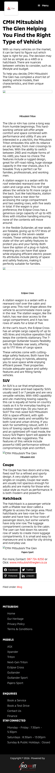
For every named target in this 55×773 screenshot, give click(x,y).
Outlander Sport (17, 677)
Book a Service (16, 700)
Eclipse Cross (15, 667)
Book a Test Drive (18, 705)
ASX (9, 646)
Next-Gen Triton (17, 662)
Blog (19, 586)
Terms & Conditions (19, 629)
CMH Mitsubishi (11, 8)
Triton (11, 657)
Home (11, 613)
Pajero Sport (15, 683)
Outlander (13, 672)
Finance (12, 716)
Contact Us (14, 710)
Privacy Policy (16, 624)
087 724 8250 (35, 559)
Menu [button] (45, 5)
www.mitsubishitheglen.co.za (28, 562)
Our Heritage (15, 618)
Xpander (12, 651)
